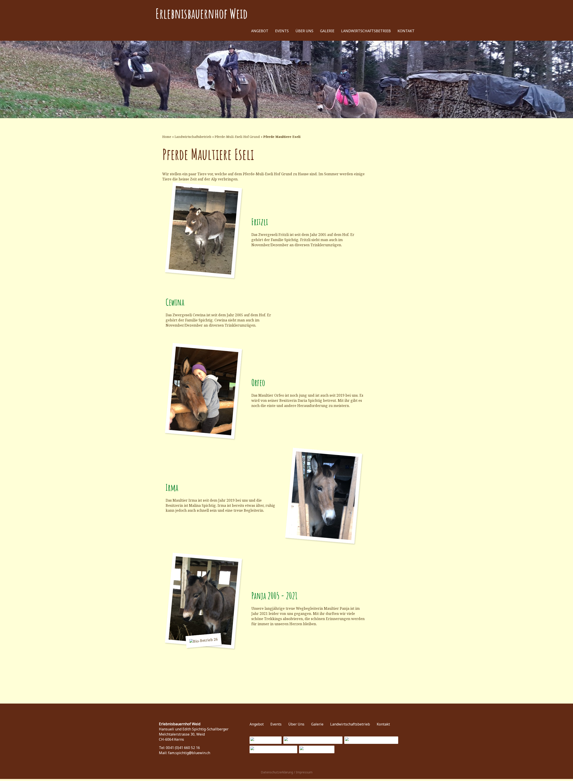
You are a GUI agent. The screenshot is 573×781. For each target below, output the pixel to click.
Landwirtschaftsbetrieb (366, 30)
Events (282, 30)
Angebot (259, 30)
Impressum (304, 772)
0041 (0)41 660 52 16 (183, 747)
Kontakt (406, 30)
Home (166, 137)
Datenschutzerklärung (277, 772)
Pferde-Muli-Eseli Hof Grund (237, 137)
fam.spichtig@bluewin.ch (189, 752)
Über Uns (304, 30)
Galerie (327, 30)
